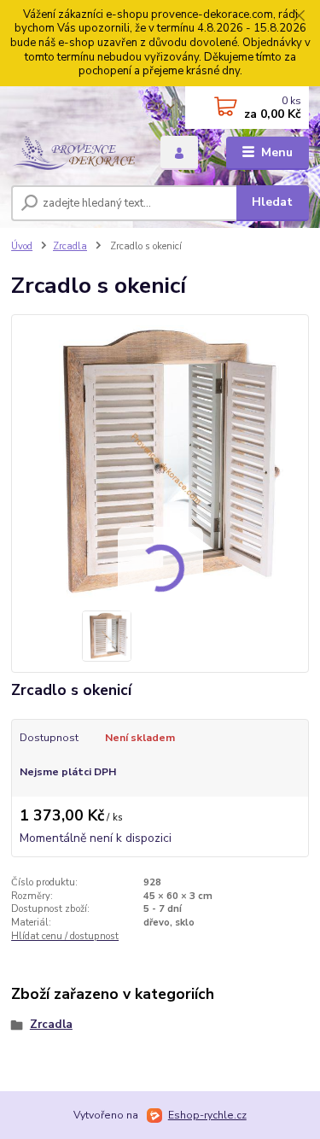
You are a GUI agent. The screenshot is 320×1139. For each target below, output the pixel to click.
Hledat (272, 202)
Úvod (21, 246)
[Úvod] (73, 153)
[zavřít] (298, 17)
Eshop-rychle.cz (207, 1115)
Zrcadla (70, 246)
